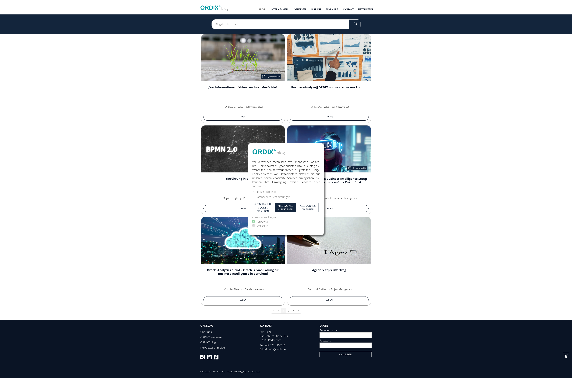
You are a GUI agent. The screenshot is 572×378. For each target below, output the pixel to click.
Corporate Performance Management (338, 198)
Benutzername (329, 330)
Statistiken (262, 226)
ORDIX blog (208, 342)
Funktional (262, 221)
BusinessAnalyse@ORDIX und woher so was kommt (329, 87)
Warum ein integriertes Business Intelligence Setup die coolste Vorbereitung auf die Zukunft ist (329, 180)
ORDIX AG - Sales (234, 106)
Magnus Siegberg (232, 198)
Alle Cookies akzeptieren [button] (285, 207)
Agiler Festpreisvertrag (329, 270)
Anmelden (345, 354)
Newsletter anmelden (213, 347)
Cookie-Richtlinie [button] (265, 191)
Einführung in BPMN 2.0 (243, 179)
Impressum (205, 371)
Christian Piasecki (233, 289)
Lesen (243, 117)
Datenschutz (219, 371)
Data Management (254, 289)
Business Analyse (254, 106)
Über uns (206, 332)
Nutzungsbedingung (236, 371)
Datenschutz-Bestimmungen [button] (272, 197)
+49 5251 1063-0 (275, 345)
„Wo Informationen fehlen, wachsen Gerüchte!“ (243, 87)
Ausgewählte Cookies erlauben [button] (263, 207)
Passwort (325, 340)
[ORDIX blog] (214, 7)
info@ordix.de (277, 349)
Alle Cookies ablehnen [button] (308, 207)
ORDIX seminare (211, 337)
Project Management (342, 289)
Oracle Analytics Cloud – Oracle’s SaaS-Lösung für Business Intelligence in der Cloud (243, 272)
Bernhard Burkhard (318, 289)
